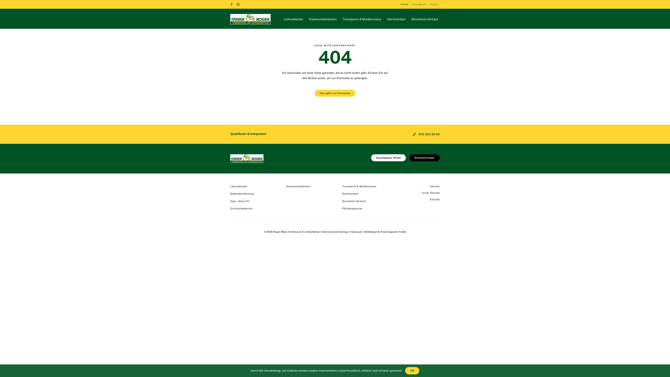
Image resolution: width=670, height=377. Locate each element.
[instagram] (238, 4)
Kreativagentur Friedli (393, 231)
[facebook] (231, 4)
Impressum (355, 231)
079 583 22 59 (429, 134)
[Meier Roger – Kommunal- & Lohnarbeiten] (250, 15)
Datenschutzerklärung (335, 231)
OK (412, 370)
